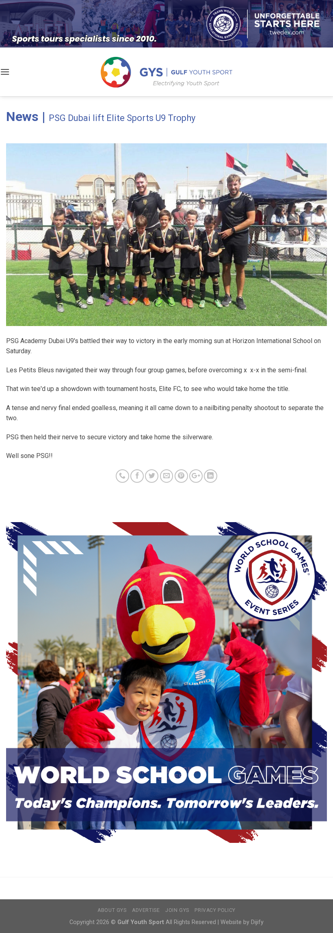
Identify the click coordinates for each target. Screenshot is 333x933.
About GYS (112, 910)
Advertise (146, 910)
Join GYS (177, 910)
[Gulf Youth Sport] (167, 72)
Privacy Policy (215, 910)
